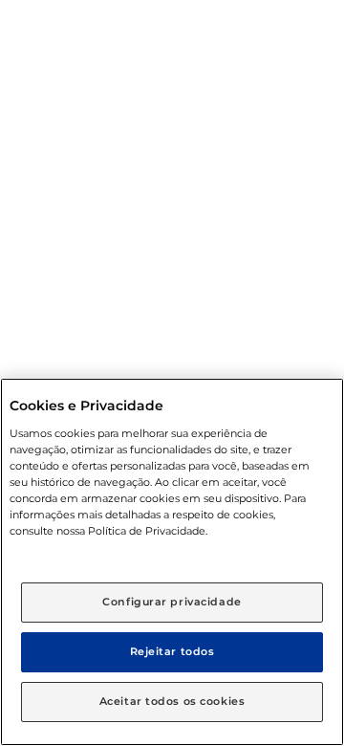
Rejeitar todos (172, 651)
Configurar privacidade (172, 601)
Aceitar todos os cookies (172, 701)
